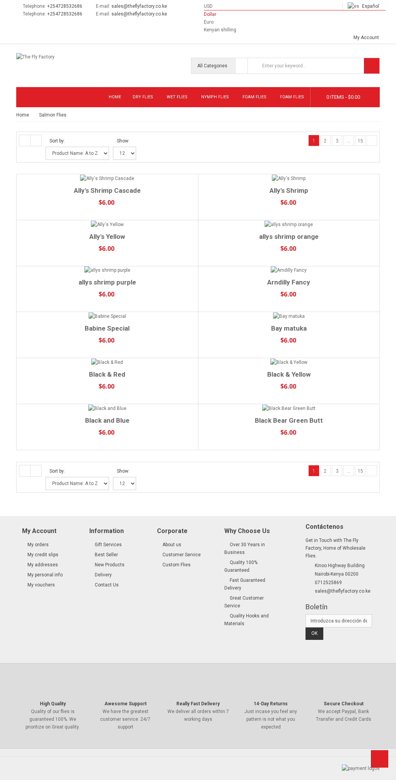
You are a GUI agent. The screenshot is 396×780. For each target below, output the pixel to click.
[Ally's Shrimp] (289, 178)
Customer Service (181, 554)
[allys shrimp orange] (289, 224)
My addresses (42, 564)
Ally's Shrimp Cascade (107, 190)
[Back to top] (379, 761)
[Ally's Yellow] (107, 224)
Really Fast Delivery (198, 703)
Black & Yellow (289, 374)
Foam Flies (254, 96)
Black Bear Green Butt (289, 420)
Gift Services (108, 544)
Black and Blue (107, 420)
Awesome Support (125, 703)
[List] (36, 140)
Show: (123, 141)
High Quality (53, 703)
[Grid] (25, 140)
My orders (38, 544)
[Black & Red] (107, 362)
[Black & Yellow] (289, 362)
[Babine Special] (107, 316)
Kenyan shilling (220, 30)
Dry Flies (143, 96)
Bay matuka (289, 328)
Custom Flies (176, 564)
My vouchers (41, 585)
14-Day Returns (271, 703)
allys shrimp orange (289, 236)
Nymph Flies (215, 96)
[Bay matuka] (289, 316)
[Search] (371, 66)
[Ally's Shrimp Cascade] (107, 178)
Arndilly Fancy (288, 282)
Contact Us (107, 585)
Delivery (103, 575)
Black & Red (107, 374)
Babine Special (107, 328)
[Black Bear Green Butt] (289, 408)
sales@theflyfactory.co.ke (139, 6)
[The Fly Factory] (57, 58)
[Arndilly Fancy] (289, 270)
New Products (110, 564)
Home (115, 96)
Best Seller (106, 554)
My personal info (45, 575)
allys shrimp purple (107, 282)
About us (171, 544)
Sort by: (57, 141)
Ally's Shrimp (289, 190)
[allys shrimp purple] (107, 270)
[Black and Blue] (107, 408)
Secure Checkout (344, 703)
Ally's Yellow (107, 236)
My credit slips (42, 554)
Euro (208, 22)
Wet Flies (177, 96)
